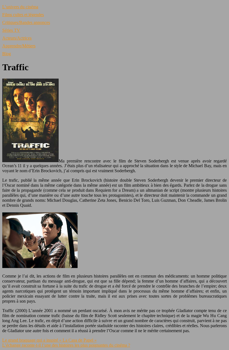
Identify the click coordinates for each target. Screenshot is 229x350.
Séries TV (11, 30)
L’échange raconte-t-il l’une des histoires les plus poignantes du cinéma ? (66, 345)
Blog (6, 53)
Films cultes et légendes (23, 14)
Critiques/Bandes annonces (26, 22)
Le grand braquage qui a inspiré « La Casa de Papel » (49, 340)
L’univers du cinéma (20, 6)
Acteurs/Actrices (17, 38)
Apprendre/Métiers (18, 45)
